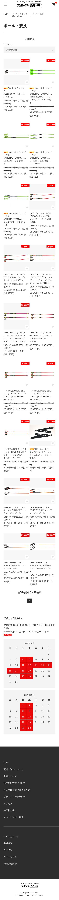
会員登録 (8, 843)
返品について (10, 776)
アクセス (8, 803)
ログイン (8, 850)
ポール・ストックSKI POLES (19, 15)
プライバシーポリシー (15, 797)
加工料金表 (9, 810)
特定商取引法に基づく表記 (17, 790)
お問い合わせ (10, 864)
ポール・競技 (37, 14)
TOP (6, 14)
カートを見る (10, 857)
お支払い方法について (15, 783)
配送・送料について (13, 769)
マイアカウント (11, 836)
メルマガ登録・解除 (13, 817)
